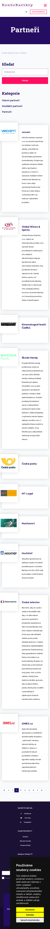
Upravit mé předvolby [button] (30, 920)
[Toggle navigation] (45, 6)
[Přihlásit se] (26, 12)
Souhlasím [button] (30, 910)
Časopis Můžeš (25, 845)
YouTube (27, 818)
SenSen (25, 837)
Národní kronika (25, 841)
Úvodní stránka (7, 53)
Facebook (27, 813)
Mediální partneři (12, 106)
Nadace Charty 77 (25, 854)
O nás (16, 53)
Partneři (7, 111)
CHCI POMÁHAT (38, 12)
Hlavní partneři (10, 100)
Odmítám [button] (30, 915)
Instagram (27, 822)
